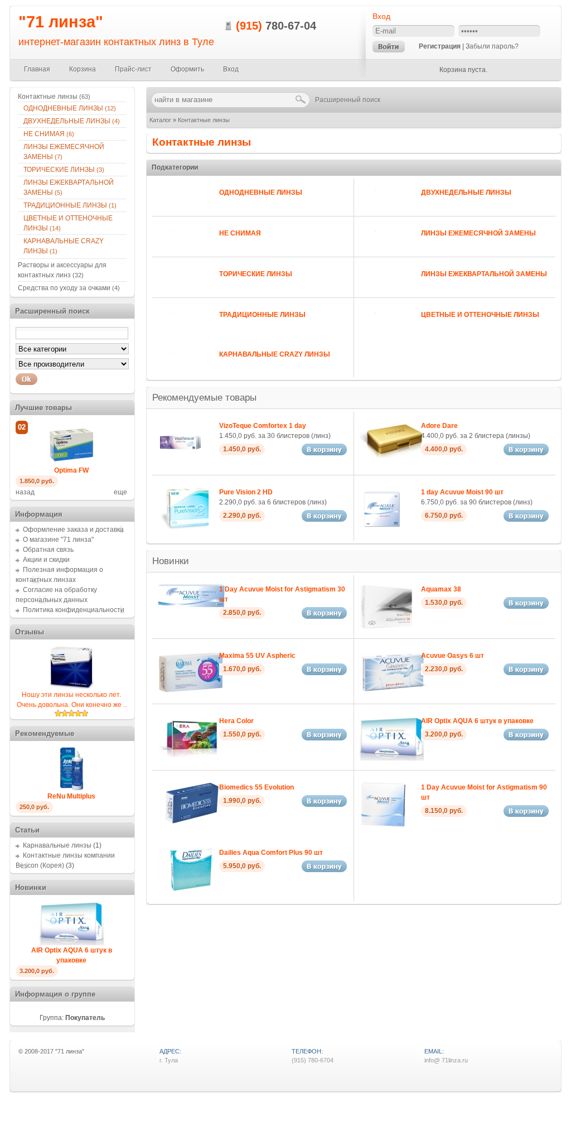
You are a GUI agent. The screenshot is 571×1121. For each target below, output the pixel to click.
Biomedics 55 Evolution (256, 787)
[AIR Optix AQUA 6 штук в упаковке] (392, 758)
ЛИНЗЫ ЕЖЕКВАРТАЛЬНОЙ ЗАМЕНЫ (484, 274)
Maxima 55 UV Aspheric (257, 656)
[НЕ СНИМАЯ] (168, 247)
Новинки (170, 561)
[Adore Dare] (393, 455)
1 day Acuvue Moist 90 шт (462, 492)
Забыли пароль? (492, 46)
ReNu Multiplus (71, 796)
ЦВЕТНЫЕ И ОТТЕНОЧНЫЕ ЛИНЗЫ (480, 315)
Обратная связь (48, 550)
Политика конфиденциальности (73, 610)
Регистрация (440, 46)
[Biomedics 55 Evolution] (191, 821)
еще (120, 492)
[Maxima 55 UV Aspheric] (191, 691)
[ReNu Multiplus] (71, 789)
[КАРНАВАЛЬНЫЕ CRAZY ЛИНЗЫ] (168, 368)
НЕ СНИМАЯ (240, 233)
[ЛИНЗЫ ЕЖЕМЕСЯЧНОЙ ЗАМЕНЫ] (370, 247)
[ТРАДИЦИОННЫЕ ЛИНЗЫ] (168, 328)
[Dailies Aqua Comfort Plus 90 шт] (191, 890)
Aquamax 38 (441, 589)
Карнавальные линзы (57, 845)
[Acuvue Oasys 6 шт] (393, 692)
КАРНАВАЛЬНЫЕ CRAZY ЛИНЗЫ (274, 354)
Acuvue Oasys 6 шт (452, 656)
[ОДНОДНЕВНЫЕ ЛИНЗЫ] (168, 206)
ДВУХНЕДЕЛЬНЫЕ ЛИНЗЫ (466, 192)
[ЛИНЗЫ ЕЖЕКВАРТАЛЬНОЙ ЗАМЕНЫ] (370, 287)
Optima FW (71, 470)
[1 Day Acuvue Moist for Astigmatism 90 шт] (383, 825)
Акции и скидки (46, 560)
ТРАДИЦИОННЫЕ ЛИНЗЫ (262, 315)
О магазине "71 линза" (58, 539)
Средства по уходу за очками (69, 288)
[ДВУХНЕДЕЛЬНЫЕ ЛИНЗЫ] (370, 206)
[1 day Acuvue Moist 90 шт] (382, 529)
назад (25, 492)
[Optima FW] (71, 463)
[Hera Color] (191, 755)
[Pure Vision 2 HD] (184, 529)
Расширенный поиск (347, 100)
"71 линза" (60, 22)
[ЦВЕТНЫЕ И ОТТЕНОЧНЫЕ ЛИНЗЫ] (370, 328)
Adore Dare (439, 426)
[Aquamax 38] (386, 627)
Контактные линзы (204, 120)
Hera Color (236, 721)
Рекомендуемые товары (204, 397)
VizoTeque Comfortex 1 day (262, 426)
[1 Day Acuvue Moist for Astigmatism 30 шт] (191, 611)
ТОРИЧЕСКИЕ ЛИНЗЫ (255, 274)
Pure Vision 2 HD (246, 492)
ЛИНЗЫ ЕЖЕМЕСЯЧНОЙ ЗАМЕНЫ (478, 233)
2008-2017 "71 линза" (54, 1051)
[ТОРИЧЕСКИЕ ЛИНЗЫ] (168, 287)
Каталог (160, 120)
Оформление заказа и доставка (73, 529)
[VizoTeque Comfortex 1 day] (180, 463)
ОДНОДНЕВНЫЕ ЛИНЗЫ (260, 192)
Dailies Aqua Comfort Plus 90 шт (271, 853)
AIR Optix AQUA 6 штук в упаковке (477, 721)
